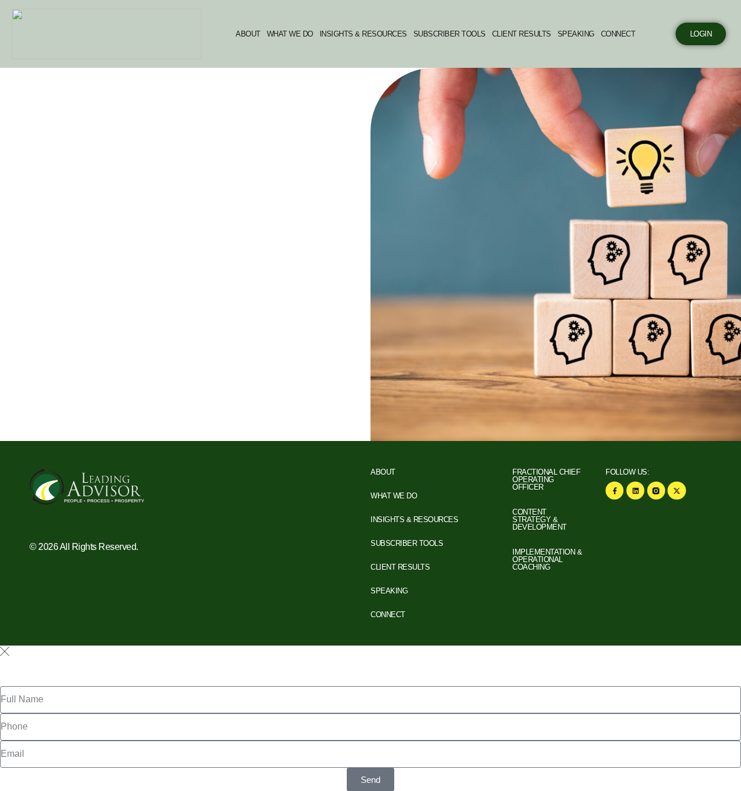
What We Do (290, 34)
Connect (618, 34)
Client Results (521, 34)
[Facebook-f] (614, 491)
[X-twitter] (676, 491)
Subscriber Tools (449, 34)
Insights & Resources (363, 34)
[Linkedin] (635, 491)
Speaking (576, 34)
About (248, 34)
